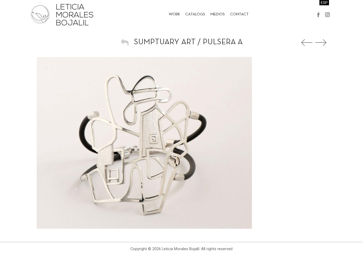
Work (174, 14)
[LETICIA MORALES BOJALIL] (61, 14)
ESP (324, 3)
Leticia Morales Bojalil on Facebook (318, 14)
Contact (239, 14)
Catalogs (195, 14)
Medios (217, 14)
